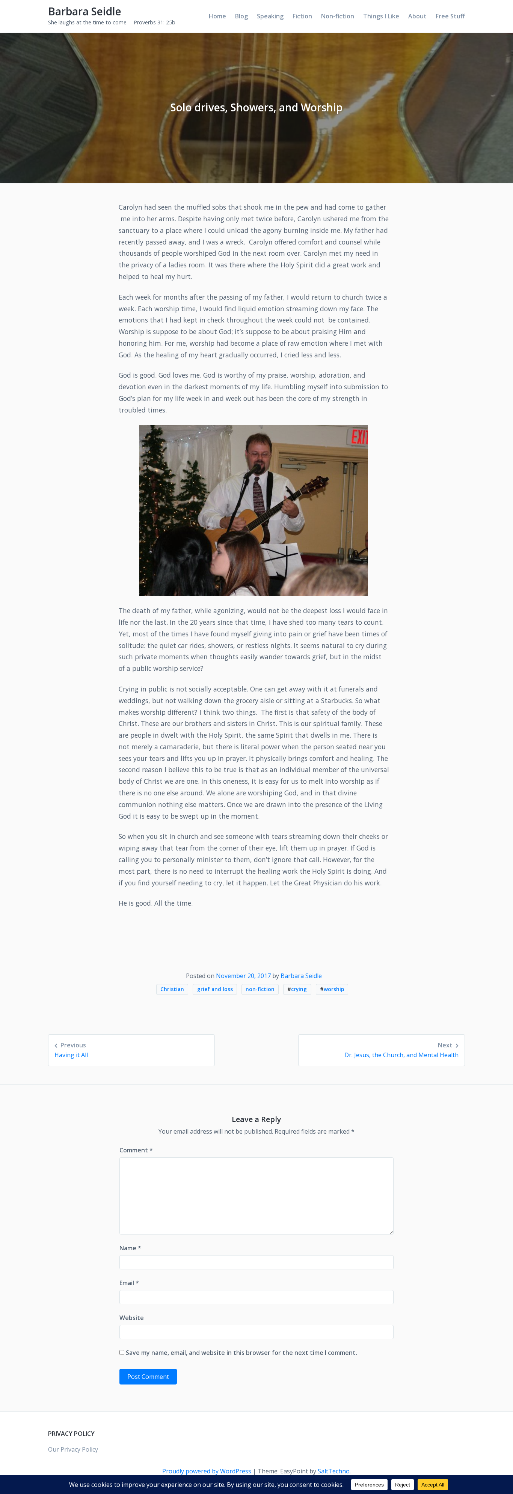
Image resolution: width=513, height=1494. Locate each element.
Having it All (71, 1050)
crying (299, 989)
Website (131, 1318)
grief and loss (215, 989)
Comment (136, 1150)
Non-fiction (337, 16)
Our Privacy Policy (73, 1449)
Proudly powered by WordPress (207, 1471)
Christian (172, 989)
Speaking (270, 16)
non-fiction (260, 989)
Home (217, 16)
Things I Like (381, 16)
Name (130, 1248)
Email (129, 1283)
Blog (241, 16)
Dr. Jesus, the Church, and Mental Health (401, 1050)
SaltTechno (334, 1471)
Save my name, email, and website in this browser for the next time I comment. (241, 1352)
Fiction (302, 16)
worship (334, 989)
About (417, 16)
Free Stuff (450, 16)
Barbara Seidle (84, 11)
